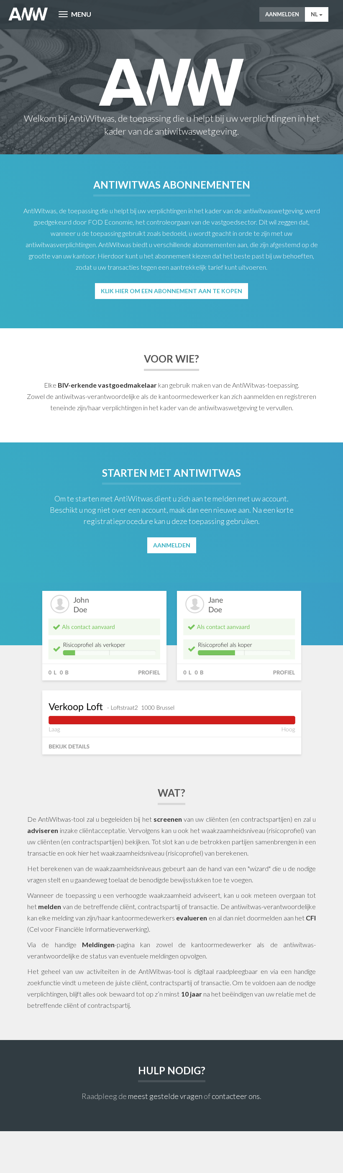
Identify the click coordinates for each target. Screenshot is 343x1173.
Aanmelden (282, 14)
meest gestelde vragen (165, 1096)
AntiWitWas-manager (28, 14)
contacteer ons (236, 1096)
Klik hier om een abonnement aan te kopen (171, 290)
